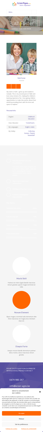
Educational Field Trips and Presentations (21, 162)
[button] (40, 392)
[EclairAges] (22, 4)
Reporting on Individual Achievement (20, 182)
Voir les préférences (21, 424)
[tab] (21, 162)
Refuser (21, 419)
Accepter (21, 413)
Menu (10, 12)
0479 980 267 (17, 379)
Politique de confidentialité (28, 429)
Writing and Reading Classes (22, 189)
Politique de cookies (11, 429)
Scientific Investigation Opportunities (20, 196)
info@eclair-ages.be (20, 385)
